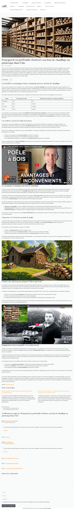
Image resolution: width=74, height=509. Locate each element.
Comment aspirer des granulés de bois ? (11, 408)
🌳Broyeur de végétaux (60, 2)
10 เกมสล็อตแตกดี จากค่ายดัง (11, 458)
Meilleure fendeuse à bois (16, 9)
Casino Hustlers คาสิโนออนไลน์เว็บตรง (14, 468)
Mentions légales (47, 508)
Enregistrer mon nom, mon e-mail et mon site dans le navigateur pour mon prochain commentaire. (26, 502)
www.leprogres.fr (9, 384)
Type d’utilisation (49, 6)
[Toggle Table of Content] (10, 80)
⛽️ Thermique (47, 2)
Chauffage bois (6, 406)
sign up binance (9, 442)
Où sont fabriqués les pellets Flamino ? (11, 409)
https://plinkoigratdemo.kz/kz (11, 463)
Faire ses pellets (30, 6)
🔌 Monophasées (14, 2)
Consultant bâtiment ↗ (32, 9)
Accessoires (21, 6)
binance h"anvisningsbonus (11, 421)
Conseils (39, 6)
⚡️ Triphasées (25, 2)
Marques (12, 6)
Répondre (6, 430)
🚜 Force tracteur (36, 2)
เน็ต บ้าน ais (7, 437)
